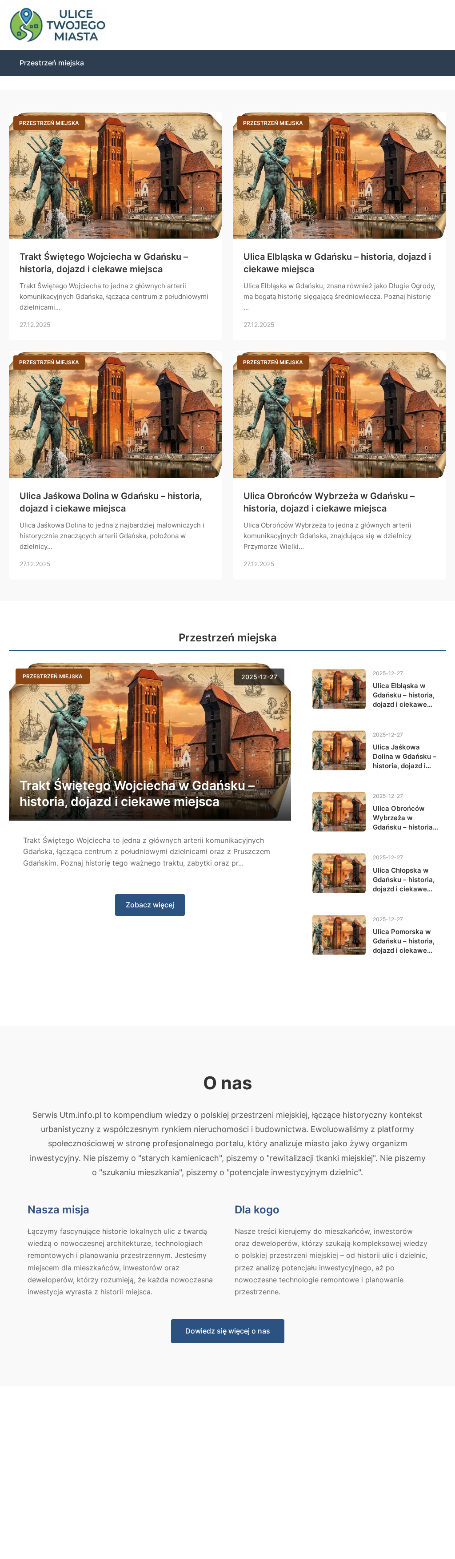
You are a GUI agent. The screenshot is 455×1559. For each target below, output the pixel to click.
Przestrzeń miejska (52, 62)
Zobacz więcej (150, 904)
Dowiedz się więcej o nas (227, 1330)
